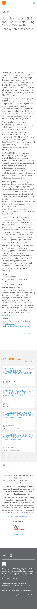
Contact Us (14, 578)
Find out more (17, 535)
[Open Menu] (34, 3)
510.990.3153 (9, 324)
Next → (32, 333)
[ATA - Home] (4, 3)
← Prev (25, 333)
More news (27, 362)
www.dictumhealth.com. (11, 315)
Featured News (11, 359)
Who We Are (5, 578)
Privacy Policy (27, 590)
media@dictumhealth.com (18, 326)
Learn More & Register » (18, 516)
